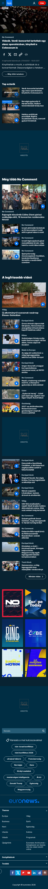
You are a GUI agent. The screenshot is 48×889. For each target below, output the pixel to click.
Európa (5, 816)
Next (4, 827)
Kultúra (29, 832)
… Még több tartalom (14, 74)
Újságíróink (6, 843)
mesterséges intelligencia (18, 777)
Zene (32, 765)
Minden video (35, 576)
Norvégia (18, 765)
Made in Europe (29, 350)
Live (42, 3)
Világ (4, 310)
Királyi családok (24, 771)
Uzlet (24, 390)
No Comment (8, 211)
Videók (5, 837)
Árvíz (39, 777)
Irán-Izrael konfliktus (24, 747)
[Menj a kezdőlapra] (9, 3)
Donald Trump (16, 783)
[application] (24, 19)
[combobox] (24, 730)
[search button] (43, 730)
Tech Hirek (26, 562)
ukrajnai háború (14, 759)
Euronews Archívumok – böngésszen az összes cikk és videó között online (36, 846)
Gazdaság (26, 403)
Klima (24, 335)
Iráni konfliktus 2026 (24, 753)
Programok (30, 837)
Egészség (34, 783)
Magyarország (24, 790)
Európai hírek (28, 320)
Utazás (5, 832)
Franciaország (34, 759)
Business (5, 821)
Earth (28, 821)
